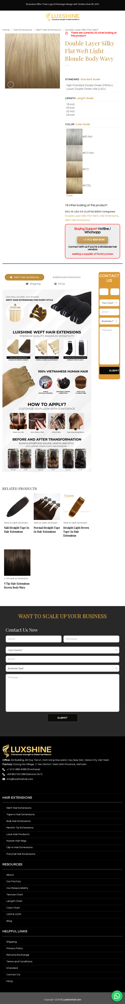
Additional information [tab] (67, 277)
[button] (4, 17)
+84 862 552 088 (16, 774)
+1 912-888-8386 (17, 769)
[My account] (121, 17)
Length (70, 98)
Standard (72, 79)
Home (6, 30)
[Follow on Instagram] (11, 787)
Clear (69, 195)
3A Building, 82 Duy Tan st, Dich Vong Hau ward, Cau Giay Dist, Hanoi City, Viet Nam (60, 760)
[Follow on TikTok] (18, 787)
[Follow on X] (24, 787)
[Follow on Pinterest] (30, 787)
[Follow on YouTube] (42, 787)
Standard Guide (90, 79)
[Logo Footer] (26, 750)
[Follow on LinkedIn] (36, 787)
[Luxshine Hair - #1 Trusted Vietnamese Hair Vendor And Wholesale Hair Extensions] (62, 17)
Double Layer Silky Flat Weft (81, 30)
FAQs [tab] (61, 283)
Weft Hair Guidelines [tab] (26, 277)
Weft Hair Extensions (48, 30)
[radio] (93, 85)
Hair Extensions (23, 30)
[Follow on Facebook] (5, 787)
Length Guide (85, 98)
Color (70, 124)
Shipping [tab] (35, 283)
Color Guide (83, 124)
